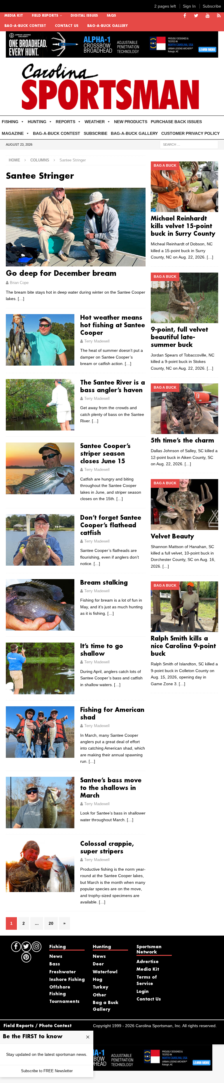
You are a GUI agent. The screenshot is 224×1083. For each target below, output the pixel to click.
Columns (39, 160)
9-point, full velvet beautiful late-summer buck (179, 337)
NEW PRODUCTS (130, 121)
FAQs (111, 16)
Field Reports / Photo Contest (37, 1026)
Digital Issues (84, 16)
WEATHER (95, 121)
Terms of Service (146, 980)
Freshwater (62, 972)
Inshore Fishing (67, 979)
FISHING (10, 121)
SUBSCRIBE (95, 133)
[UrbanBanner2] (112, 54)
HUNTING (37, 121)
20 (51, 923)
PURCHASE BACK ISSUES (176, 121)
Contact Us (66, 26)
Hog (97, 979)
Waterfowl (105, 972)
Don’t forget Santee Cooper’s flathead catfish (110, 525)
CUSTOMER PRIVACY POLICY (190, 133)
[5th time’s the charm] (184, 408)
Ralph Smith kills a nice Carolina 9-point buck (183, 646)
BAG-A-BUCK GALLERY (107, 26)
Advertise (147, 962)
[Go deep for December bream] (76, 227)
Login (142, 991)
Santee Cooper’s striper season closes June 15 (105, 454)
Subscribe (212, 6)
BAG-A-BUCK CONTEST (25, 26)
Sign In (189, 6)
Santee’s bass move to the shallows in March (110, 788)
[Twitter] (196, 16)
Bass (54, 964)
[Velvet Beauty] (184, 504)
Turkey (100, 987)
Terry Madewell (97, 341)
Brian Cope (19, 282)
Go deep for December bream (61, 274)
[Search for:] (189, 144)
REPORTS (65, 121)
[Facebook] (185, 16)
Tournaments (64, 1001)
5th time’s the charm (182, 441)
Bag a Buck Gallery (105, 1006)
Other (99, 995)
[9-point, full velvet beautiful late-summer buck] (184, 298)
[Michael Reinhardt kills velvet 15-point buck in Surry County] (184, 186)
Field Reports (45, 16)
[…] (21, 298)
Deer (98, 964)
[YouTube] (207, 16)
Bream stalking (104, 583)
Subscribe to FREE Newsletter (47, 1071)
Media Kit (13, 16)
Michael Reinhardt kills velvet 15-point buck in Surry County (183, 226)
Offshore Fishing (59, 990)
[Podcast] (219, 16)
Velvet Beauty (172, 536)
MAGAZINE (13, 133)
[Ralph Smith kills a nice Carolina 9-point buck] (184, 606)
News (55, 956)
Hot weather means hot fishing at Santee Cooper (112, 325)
